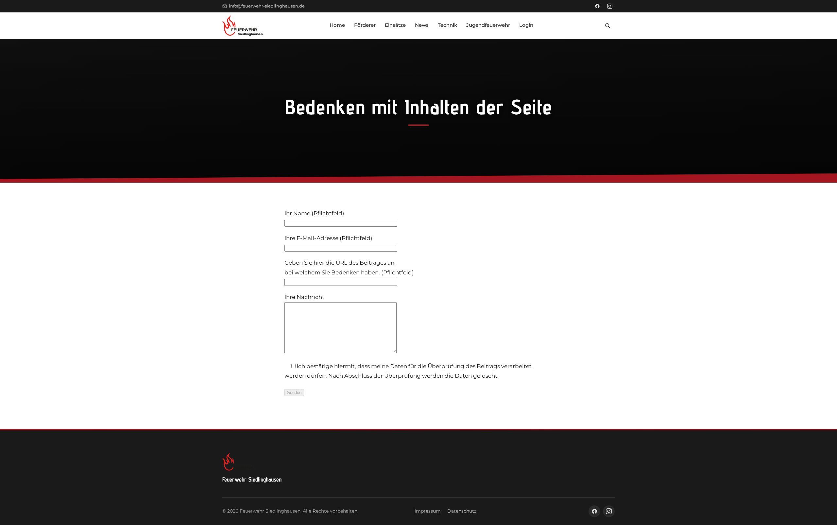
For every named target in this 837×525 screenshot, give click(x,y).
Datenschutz (461, 511)
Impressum (428, 511)
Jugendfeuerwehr (488, 25)
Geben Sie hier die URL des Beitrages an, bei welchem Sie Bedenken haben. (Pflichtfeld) (349, 267)
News (422, 25)
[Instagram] (610, 6)
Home (337, 25)
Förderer (365, 25)
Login (526, 25)
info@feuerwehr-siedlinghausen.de (267, 6)
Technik (447, 25)
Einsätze (395, 25)
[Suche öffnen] (607, 25)
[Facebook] (597, 6)
